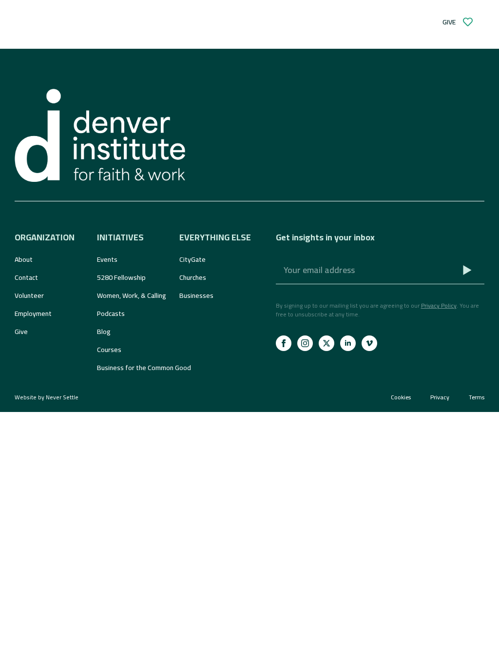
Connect (178, 31)
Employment (33, 313)
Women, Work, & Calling (131, 295)
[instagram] (305, 343)
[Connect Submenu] (204, 31)
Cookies (401, 397)
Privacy (439, 397)
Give (21, 331)
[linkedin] (348, 343)
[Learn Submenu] (134, 31)
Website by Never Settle (46, 397)
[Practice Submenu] (275, 31)
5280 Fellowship (121, 277)
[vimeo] (369, 343)
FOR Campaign (331, 31)
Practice (248, 31)
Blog (104, 331)
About (24, 259)
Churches (192, 277)
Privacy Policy (439, 305)
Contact (26, 277)
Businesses (196, 295)
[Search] (180, 12)
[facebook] (283, 343)
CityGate (192, 259)
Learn (115, 31)
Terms (476, 397)
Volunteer (29, 295)
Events (107, 259)
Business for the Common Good (133, 367)
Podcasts (111, 313)
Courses (109, 349)
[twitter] (326, 343)
